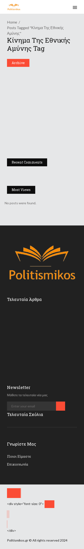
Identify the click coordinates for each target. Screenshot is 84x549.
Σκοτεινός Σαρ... (44, 353)
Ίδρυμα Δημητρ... (45, 333)
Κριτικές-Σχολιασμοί (24, 74)
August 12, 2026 (46, 361)
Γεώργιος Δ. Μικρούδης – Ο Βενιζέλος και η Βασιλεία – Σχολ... (41, 140)
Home (12, 22)
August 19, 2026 (46, 320)
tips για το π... (43, 312)
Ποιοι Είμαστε (19, 456)
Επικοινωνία (17, 464)
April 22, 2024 (27, 153)
